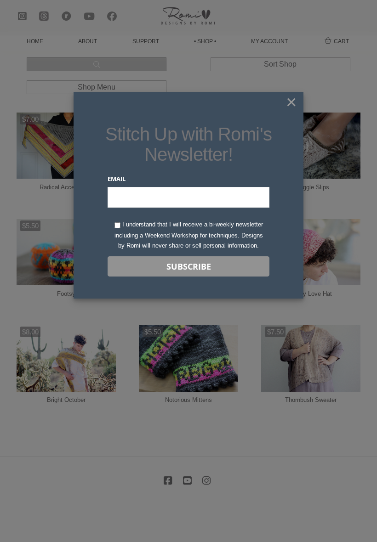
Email (117, 179)
